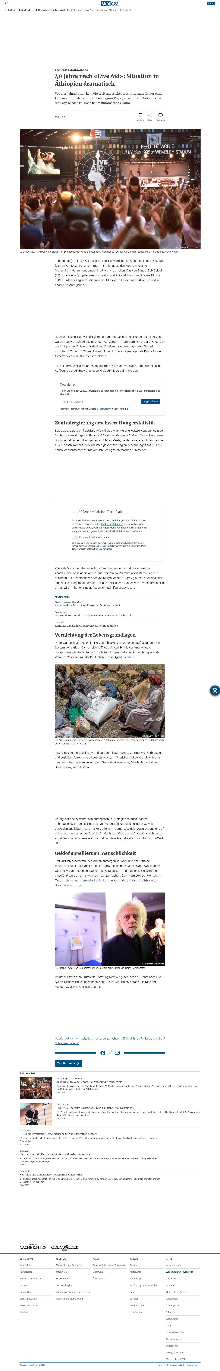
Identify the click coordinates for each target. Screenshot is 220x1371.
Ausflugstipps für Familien (143, 1285)
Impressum (161, 1365)
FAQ (168, 1325)
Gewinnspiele (137, 1305)
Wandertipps (136, 1278)
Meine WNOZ (26, 1259)
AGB (180, 1365)
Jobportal (171, 1312)
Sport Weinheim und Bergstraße (109, 1265)
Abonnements (173, 1265)
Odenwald (61, 1272)
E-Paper (24, 1285)
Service (170, 1259)
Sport (96, 1259)
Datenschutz (172, 1365)
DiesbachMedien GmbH (32, 1365)
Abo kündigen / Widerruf (179, 1272)
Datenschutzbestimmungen (99, 549)
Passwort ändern (28, 1305)
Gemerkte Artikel (28, 1298)
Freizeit (134, 1259)
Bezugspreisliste (174, 1352)
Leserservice (172, 1278)
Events (133, 1265)
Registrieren (26, 1272)
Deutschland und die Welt (69, 1298)
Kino (132, 1292)
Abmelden (25, 1312)
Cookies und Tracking (192, 1365)
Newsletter (25, 1292)
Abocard (170, 1285)
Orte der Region (64, 1278)
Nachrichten (62, 1259)
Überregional (99, 1278)
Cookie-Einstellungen (112, 524)
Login (211, 3)
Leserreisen (136, 1312)
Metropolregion (64, 1285)
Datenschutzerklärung (105, 409)
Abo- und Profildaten (30, 1278)
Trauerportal (173, 1305)
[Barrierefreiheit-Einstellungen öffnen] (215, 690)
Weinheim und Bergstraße (69, 1265)
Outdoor (134, 1298)
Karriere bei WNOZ (175, 1359)
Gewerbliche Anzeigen (177, 1292)
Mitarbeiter (172, 1345)
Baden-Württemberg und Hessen (73, 1292)
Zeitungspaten (173, 1339)
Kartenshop (136, 1272)
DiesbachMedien (175, 1332)
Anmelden (25, 1265)
